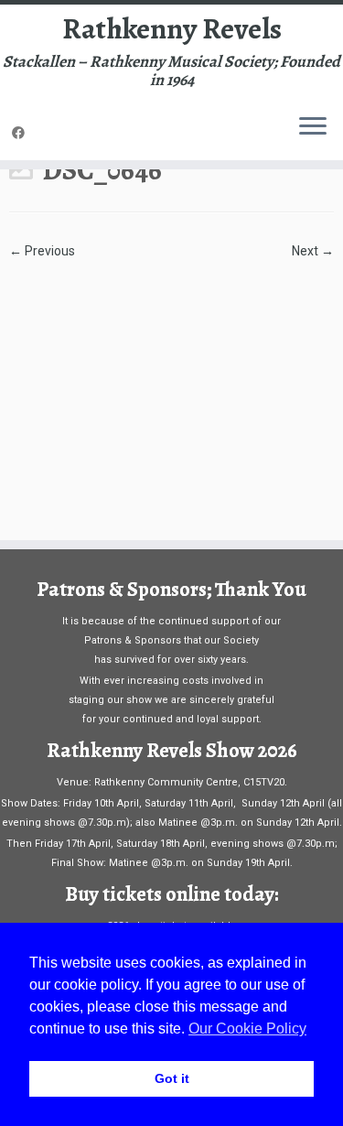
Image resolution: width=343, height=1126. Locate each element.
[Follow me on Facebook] (21, 132)
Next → (313, 251)
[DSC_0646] (171, 390)
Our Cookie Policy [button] (247, 1028)
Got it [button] (172, 1078)
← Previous (42, 251)
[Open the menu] (313, 127)
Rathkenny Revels (172, 28)
